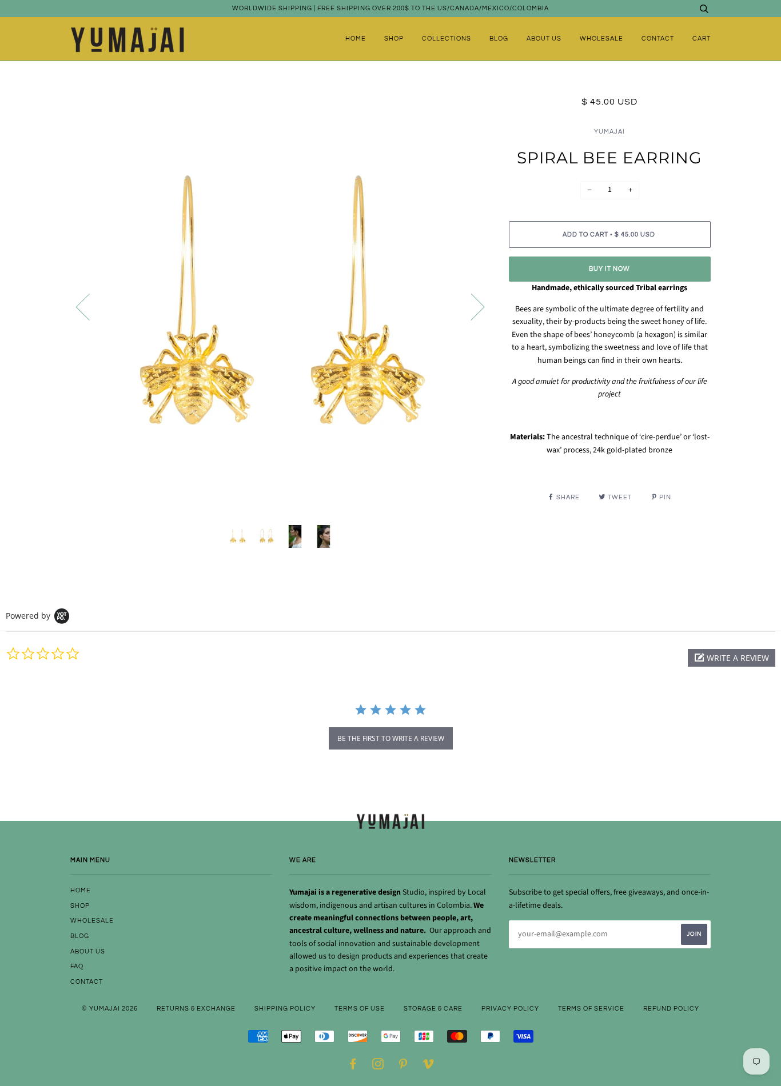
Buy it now (609, 269)
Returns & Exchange (196, 1008)
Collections (446, 38)
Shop (394, 38)
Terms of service (591, 1008)
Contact (657, 38)
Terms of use (359, 1008)
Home (355, 38)
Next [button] (471, 306)
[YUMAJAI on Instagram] (378, 1066)
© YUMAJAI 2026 (110, 1008)
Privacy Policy (510, 1008)
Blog (498, 38)
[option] (281, 305)
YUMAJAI (609, 132)
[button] (731, 658)
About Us (544, 38)
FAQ (76, 966)
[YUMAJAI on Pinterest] (403, 1066)
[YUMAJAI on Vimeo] (429, 1066)
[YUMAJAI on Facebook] (353, 1066)
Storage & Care (433, 1008)
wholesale (601, 38)
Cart (701, 38)
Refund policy (671, 1008)
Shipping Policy (285, 1008)
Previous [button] (89, 306)
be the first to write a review (390, 738)
